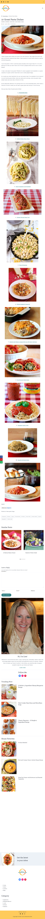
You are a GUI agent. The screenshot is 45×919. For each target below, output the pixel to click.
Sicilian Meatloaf (22, 742)
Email (18, 590)
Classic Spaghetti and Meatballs (23, 186)
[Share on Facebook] (1, 457)
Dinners (7, 21)
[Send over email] (1, 462)
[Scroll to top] (42, 914)
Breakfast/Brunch (7, 901)
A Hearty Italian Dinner (9, 552)
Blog (4, 890)
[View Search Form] (43, 2)
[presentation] (11, 540)
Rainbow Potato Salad (31, 552)
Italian (23, 516)
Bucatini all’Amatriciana (23, 460)
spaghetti (4, 519)
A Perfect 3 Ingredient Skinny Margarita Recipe (30, 686)
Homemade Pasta (23, 92)
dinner (8, 516)
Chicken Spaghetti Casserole (23, 304)
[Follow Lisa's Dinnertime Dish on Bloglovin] (22, 508)
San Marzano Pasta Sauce (23, 379)
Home (4, 885)
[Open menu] (42, 8)
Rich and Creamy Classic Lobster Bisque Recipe (30, 760)
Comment (4, 571)
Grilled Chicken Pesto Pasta (23, 138)
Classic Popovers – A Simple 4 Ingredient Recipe (27, 721)
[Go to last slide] (3, 544)
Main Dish (12, 21)
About (4, 886)
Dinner (3, 21)
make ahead (34, 516)
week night (10, 519)
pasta (39, 516)
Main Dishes (18, 21)
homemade (17, 516)
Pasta (22, 21)
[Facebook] (1, 2)
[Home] (1, 16)
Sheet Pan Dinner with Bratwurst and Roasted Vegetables (30, 778)
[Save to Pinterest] (1, 459)
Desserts (5, 906)
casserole (4, 516)
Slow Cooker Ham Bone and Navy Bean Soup (30, 704)
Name (3, 590)
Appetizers (5, 899)
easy (13, 516)
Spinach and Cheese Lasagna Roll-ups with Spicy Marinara (23, 341)
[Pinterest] (4, 2)
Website (33, 590)
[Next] (42, 544)
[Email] (8, 2)
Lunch (4, 903)
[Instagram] (6, 2)
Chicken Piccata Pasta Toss (23, 217)
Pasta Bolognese (23, 265)
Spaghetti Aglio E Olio (23, 425)
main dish (28, 516)
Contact (5, 888)
